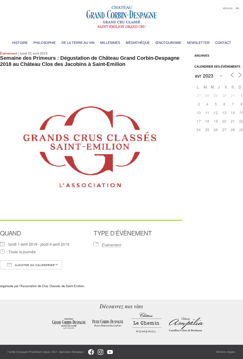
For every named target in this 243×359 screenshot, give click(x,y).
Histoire (20, 43)
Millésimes (110, 43)
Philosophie (44, 43)
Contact (223, 43)
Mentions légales (225, 351)
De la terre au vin (77, 43)
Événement (111, 245)
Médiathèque (138, 43)
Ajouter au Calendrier (34, 265)
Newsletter (198, 43)
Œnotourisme (168, 43)
